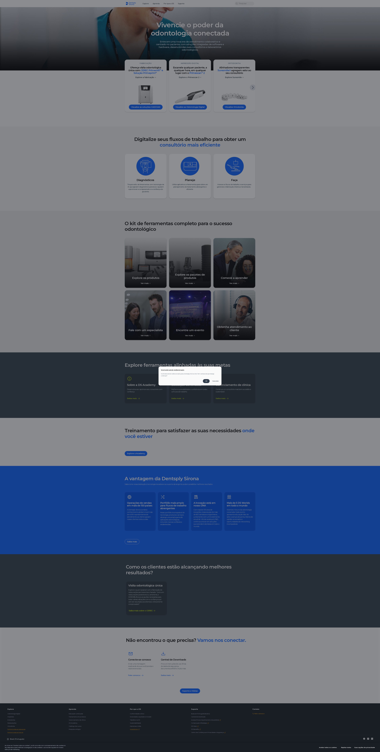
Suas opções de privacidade (364, 747)
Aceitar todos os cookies (328, 747)
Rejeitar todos (346, 747)
